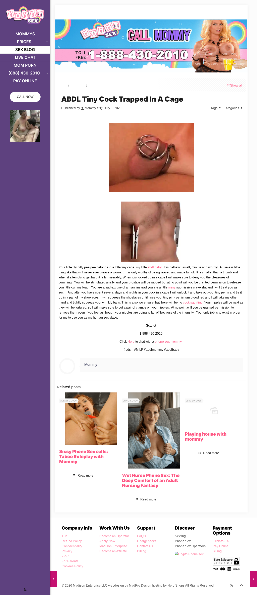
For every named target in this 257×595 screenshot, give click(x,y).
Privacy (67, 551)
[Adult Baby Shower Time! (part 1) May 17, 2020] (53, 579)
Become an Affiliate (113, 551)
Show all (236, 85)
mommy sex (229, 59)
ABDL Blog (230, 54)
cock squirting (193, 302)
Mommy (90, 108)
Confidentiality (72, 546)
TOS (65, 536)
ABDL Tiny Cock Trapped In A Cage (220, 64)
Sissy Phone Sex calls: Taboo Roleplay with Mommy (83, 456)
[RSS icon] (25, 589)
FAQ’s (141, 536)
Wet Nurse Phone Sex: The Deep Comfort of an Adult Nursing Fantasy (150, 480)
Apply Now (107, 541)
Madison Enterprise (113, 546)
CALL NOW (25, 97)
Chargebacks (146, 541)
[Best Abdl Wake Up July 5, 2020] (253, 579)
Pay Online (220, 546)
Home (209, 54)
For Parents (70, 561)
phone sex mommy (168, 341)
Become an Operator (114, 536)
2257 (65, 556)
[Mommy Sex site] (25, 15)
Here (131, 341)
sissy (171, 287)
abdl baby (154, 267)
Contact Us (145, 546)
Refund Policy (72, 541)
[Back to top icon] (241, 585)
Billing (141, 551)
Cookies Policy (72, 566)
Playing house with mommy (205, 436)
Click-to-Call (221, 541)
